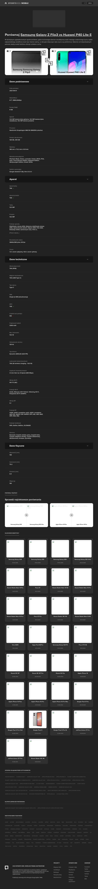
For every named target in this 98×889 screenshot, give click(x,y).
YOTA (61, 846)
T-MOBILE (7, 843)
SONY (87, 839)
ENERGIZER (50, 825)
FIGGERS (80, 825)
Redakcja (71, 872)
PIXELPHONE (27, 839)
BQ (86, 822)
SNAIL (76, 839)
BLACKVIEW (69, 822)
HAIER (52, 829)
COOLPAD (16, 825)
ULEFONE (65, 843)
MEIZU (11, 836)
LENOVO (85, 832)
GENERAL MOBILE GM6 (40, 787)
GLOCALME (39, 829)
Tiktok (86, 876)
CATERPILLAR (8, 825)
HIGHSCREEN (66, 829)
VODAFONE (30, 846)
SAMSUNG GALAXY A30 (11, 783)
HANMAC (58, 829)
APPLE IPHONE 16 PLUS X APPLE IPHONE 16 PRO (50, 808)
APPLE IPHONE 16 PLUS (53, 780)
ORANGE (7, 839)
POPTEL (48, 839)
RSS (86, 879)
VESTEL (15, 846)
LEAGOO (79, 832)
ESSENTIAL (58, 825)
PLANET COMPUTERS (39, 839)
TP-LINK (59, 843)
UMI (71, 843)
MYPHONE (35, 836)
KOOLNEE (63, 832)
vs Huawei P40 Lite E (75, 34)
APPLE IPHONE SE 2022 (48, 777)
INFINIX (14, 832)
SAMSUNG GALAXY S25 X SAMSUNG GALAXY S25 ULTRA (20, 808)
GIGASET (32, 829)
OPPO (85, 836)
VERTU (90, 843)
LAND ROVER (71, 832)
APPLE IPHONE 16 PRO (74, 790)
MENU (90, 3)
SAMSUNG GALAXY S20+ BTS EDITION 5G (16, 790)
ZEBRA (66, 846)
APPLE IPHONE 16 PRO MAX (27, 783)
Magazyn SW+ (57, 867)
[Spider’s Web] (12, 3)
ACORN (12, 822)
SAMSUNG (65, 839)
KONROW (56, 832)
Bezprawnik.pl (57, 877)
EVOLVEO (65, 825)
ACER (6, 822)
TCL (13, 843)
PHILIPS (20, 839)
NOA (51, 836)
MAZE (6, 836)
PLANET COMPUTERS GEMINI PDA (76, 777)
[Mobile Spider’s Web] (24, 3)
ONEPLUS (79, 836)
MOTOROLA (27, 836)
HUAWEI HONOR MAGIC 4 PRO (37, 790)
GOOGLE (46, 829)
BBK (63, 822)
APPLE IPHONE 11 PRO (11, 787)
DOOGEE (29, 825)
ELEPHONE (42, 825)
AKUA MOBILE (19, 822)
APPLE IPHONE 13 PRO (78, 780)
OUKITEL (14, 839)
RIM (59, 839)
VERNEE (84, 843)
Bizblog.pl (56, 872)
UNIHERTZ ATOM (65, 780)
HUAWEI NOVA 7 (20, 777)
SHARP (71, 839)
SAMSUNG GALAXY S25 (65, 787)
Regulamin (71, 877)
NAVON (42, 836)
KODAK (50, 832)
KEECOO (43, 832)
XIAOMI (49, 846)
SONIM (82, 839)
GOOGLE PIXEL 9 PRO (62, 794)
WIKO (36, 846)
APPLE (46, 822)
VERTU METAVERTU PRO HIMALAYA (57, 790)
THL (32, 843)
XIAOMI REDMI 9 (50, 783)
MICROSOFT (18, 836)
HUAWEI (85, 829)
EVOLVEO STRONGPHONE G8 (37, 794)
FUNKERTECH (88, 825)
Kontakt (71, 875)
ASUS (58, 822)
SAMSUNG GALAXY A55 (33, 777)
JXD (33, 832)
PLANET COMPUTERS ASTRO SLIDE (66, 783)
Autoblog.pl (57, 870)
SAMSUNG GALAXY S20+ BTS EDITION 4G (16, 794)
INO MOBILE (21, 832)
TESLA (27, 843)
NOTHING (68, 836)
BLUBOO (80, 822)
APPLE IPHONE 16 (61, 777)
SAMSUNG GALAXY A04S (25, 787)
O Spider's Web (73, 867)
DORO (35, 825)
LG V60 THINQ (40, 783)
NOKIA (56, 836)
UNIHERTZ (77, 843)
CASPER (91, 822)
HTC (80, 829)
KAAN (37, 832)
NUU (74, 836)
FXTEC (7, 829)
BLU (75, 822)
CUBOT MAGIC (81, 783)
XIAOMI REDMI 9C (10, 777)
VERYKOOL (8, 846)
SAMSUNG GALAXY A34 (38, 780)
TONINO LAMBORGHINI (49, 843)
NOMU (62, 836)
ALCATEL (27, 822)
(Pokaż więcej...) (14, 233)
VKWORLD (22, 846)
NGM (47, 836)
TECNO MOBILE (20, 843)
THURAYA (38, 843)
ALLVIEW (40, 822)
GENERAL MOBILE (15, 829)
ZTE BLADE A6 (51, 794)
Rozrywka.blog (57, 875)
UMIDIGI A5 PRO (52, 787)
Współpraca (72, 870)
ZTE (71, 846)
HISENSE (74, 829)
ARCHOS (52, 822)
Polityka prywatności (72, 880)
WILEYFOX (42, 846)
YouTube (87, 874)
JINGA (28, 832)
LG (90, 832)
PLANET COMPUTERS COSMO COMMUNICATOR (17, 780)
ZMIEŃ (43, 55)
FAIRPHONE (73, 825)
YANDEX (55, 846)
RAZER (54, 839)
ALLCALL (34, 822)
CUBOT (23, 825)
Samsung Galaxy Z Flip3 (39, 34)
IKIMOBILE (8, 832)
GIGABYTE (25, 829)
